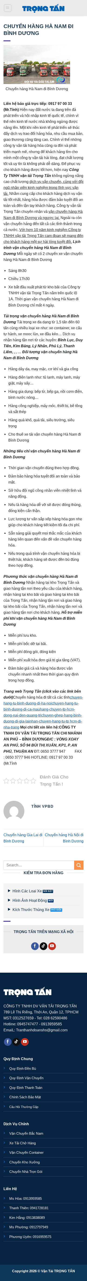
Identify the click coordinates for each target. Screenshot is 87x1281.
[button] (8, 8)
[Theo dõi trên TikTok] (44, 946)
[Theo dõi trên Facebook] (35, 946)
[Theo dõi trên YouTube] (52, 946)
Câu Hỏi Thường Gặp (23, 1107)
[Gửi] (79, 865)
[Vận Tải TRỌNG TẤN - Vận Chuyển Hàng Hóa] (43, 8)
